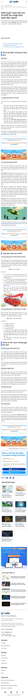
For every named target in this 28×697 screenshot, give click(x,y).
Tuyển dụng (4, 663)
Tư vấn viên (4, 648)
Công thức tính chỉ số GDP (10, 45)
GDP (2, 69)
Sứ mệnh (3, 660)
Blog (2, 673)
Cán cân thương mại (12, 287)
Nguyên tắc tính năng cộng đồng (9, 685)
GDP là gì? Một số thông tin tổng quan (13, 43)
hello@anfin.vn (8, 632)
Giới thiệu (3, 655)
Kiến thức (3, 670)
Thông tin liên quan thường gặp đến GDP (14, 46)
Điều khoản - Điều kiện (6, 688)
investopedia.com (22, 448)
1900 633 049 (9, 629)
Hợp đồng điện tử (5, 682)
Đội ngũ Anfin (4, 658)
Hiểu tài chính (8, 5)
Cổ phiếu (3, 643)
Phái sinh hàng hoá (5, 645)
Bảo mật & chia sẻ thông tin (7, 680)
